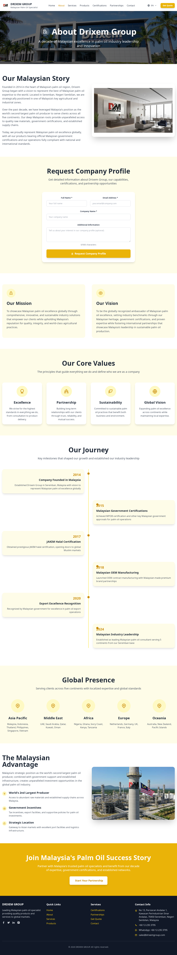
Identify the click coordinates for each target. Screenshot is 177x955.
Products (84, 5)
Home (52, 5)
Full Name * (66, 197)
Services (72, 5)
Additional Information (88, 224)
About (61, 5)
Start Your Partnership (89, 880)
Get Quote (168, 5)
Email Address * (110, 197)
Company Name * (88, 211)
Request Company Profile (90, 253)
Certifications (100, 5)
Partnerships (116, 5)
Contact (131, 5)
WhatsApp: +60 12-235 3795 (153, 930)
